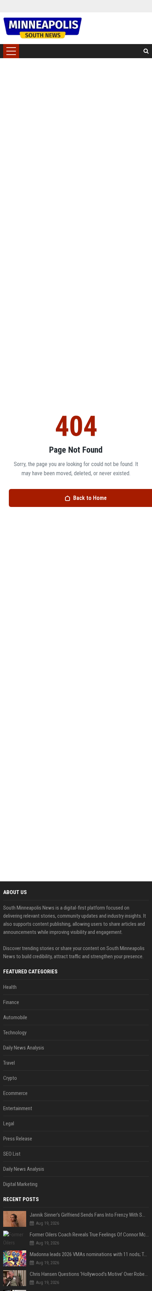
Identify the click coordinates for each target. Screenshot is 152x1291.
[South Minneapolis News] (42, 28)
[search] (146, 51)
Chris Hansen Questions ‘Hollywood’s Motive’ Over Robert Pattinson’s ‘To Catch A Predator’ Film (89, 1274)
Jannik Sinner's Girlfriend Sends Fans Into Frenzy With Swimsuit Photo (89, 1215)
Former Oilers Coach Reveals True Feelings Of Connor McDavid (89, 1234)
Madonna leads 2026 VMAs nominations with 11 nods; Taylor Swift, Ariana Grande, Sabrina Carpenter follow (89, 1254)
